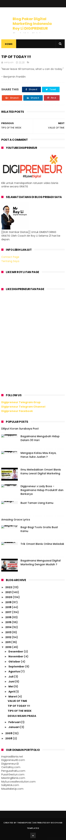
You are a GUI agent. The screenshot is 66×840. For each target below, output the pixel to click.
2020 (9, 597)
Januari (14, 727)
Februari (14, 722)
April (11, 691)
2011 (8, 642)
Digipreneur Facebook (17, 411)
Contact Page (10, 257)
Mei (11, 686)
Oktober (14, 661)
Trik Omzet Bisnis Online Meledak (42, 544)
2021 (8, 592)
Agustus (14, 671)
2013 (8, 632)
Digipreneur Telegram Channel (23, 406)
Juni (11, 681)
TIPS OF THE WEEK (20, 711)
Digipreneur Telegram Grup (21, 402)
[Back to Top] (33, 835)
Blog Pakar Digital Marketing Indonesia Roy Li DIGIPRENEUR (32, 23)
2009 (9, 733)
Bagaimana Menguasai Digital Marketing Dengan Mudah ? (41, 562)
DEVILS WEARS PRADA (22, 716)
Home (8, 44)
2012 (8, 637)
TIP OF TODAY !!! (19, 706)
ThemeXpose (24, 822)
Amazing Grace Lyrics (15, 519)
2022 (9, 587)
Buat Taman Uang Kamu (37, 503)
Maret (13, 696)
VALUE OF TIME (17, 701)
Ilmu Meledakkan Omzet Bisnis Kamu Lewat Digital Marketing (41, 471)
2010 (8, 647)
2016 (8, 617)
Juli (11, 676)
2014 (8, 627)
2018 (8, 607)
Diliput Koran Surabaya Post (20, 428)
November (16, 656)
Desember (16, 651)
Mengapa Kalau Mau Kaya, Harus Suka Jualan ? (38, 455)
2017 (8, 612)
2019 (8, 602)
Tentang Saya (10, 261)
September (16, 666)
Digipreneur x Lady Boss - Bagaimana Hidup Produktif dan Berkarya (42, 490)
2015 (8, 622)
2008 (9, 738)
